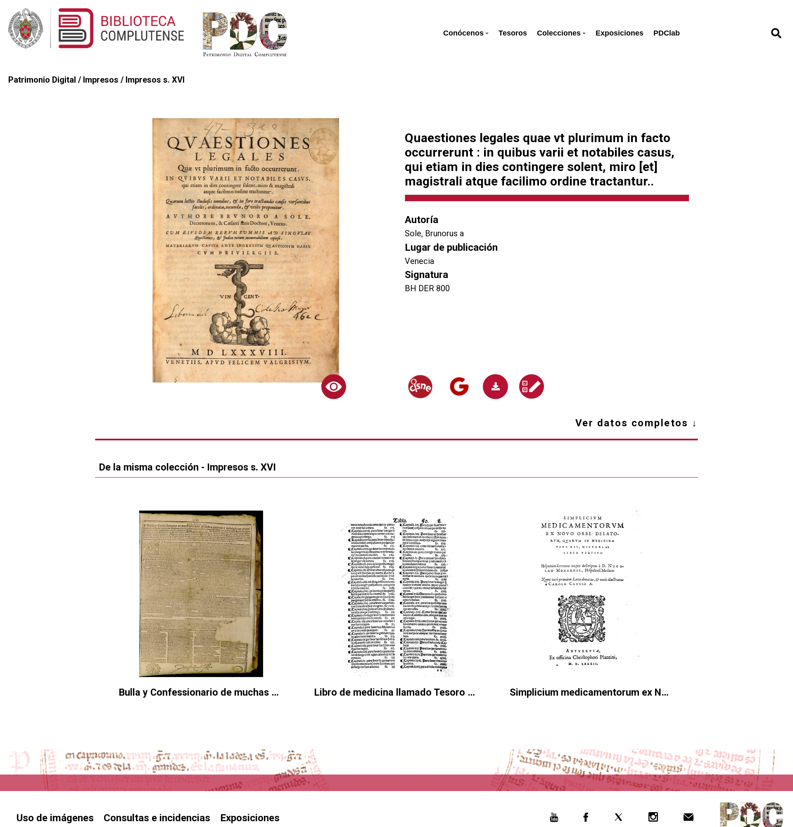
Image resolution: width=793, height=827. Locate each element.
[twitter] (618, 819)
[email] (688, 819)
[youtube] (554, 819)
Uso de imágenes (55, 818)
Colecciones (559, 33)
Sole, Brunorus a (434, 233)
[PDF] (495, 386)
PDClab (666, 33)
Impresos (101, 80)
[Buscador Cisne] (420, 386)
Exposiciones (619, 33)
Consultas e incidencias (157, 818)
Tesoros (513, 33)
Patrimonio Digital (42, 80)
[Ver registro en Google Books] (459, 386)
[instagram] (653, 819)
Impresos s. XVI (155, 80)
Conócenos (463, 33)
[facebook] (586, 819)
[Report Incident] (531, 386)
